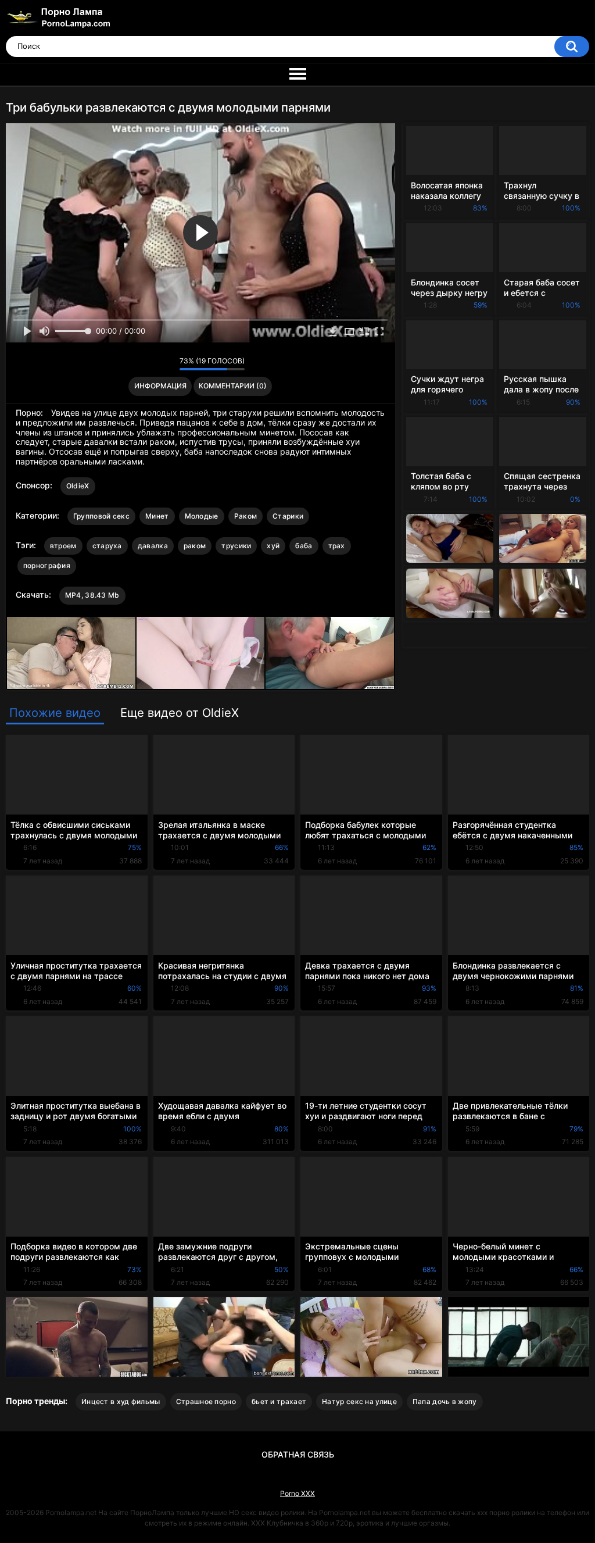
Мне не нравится (168, 364)
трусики (236, 545)
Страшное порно (206, 1401)
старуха (107, 545)
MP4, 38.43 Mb (92, 595)
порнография (46, 565)
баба (303, 545)
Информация (160, 385)
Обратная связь (297, 1454)
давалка (153, 545)
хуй (273, 545)
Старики (288, 516)
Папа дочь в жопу (445, 1401)
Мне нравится (152, 364)
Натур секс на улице (359, 1401)
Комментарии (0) (233, 385)
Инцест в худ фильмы (120, 1401)
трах (336, 545)
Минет (157, 516)
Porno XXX (297, 1493)
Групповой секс (101, 516)
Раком (245, 516)
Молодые (201, 516)
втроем (63, 545)
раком (195, 545)
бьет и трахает (279, 1401)
